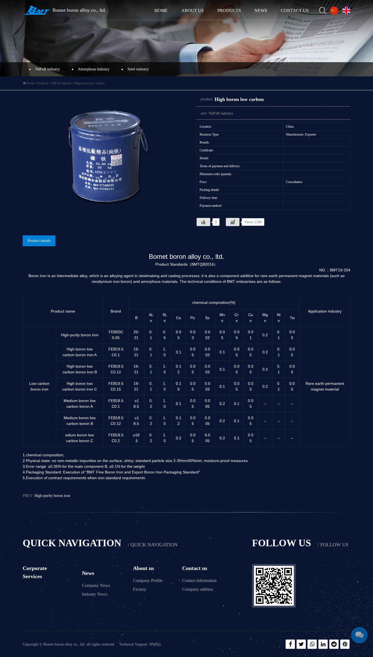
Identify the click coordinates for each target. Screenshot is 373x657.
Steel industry (138, 69)
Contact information (199, 580)
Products (229, 10)
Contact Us (295, 10)
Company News (96, 585)
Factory (139, 589)
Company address (197, 589)
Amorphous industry (93, 69)
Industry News (94, 594)
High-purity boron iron (52, 496)
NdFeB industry (47, 69)
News (260, 10)
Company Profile (147, 580)
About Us (192, 10)
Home (161, 10)
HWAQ (155, 644)
